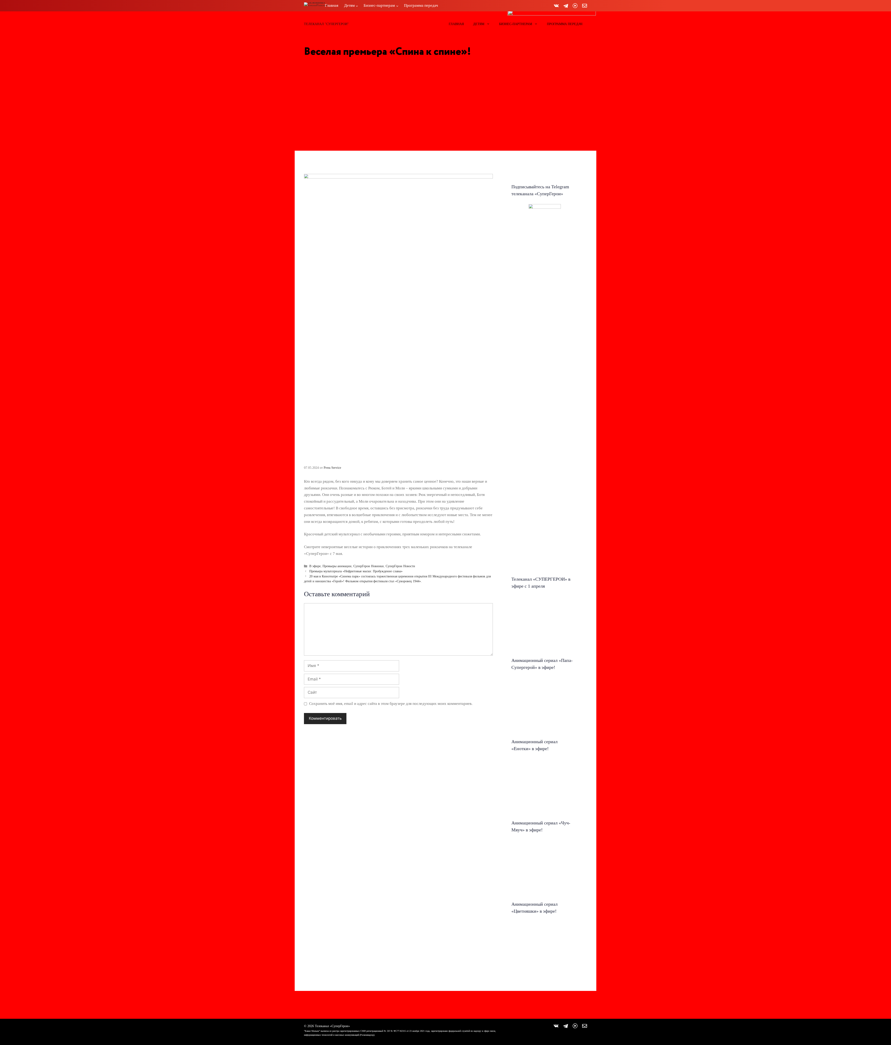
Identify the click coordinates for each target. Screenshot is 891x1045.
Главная (456, 24)
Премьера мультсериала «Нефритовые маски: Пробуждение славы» (356, 571)
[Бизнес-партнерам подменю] (397, 5)
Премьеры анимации (337, 566)
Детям (478, 24)
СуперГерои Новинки (368, 566)
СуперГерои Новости (400, 566)
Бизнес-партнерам (515, 24)
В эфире (315, 566)
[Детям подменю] (357, 5)
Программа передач (564, 24)
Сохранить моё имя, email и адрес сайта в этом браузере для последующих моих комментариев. (390, 703)
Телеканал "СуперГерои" (326, 24)
